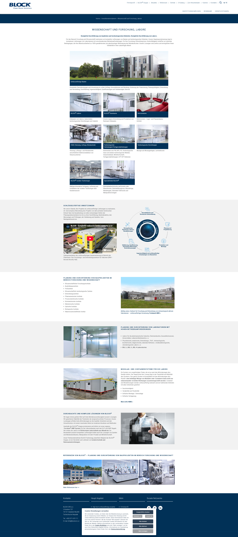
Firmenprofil (131, 3)
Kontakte (214, 3)
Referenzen (164, 3)
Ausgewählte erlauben (143, 512)
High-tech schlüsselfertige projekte (104, 507)
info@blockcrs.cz (73, 521)
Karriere (205, 3)
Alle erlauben (143, 521)
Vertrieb (173, 3)
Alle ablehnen (143, 526)
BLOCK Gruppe (143, 3)
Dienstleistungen (222, 11)
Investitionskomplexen (191, 11)
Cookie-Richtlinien (100, 525)
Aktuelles (154, 3)
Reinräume (208, 11)
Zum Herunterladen (193, 3)
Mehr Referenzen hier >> (71, 487)
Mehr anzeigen (143, 531)
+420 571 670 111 (72, 518)
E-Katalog (181, 3)
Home (98, 18)
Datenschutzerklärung (118, 529)
